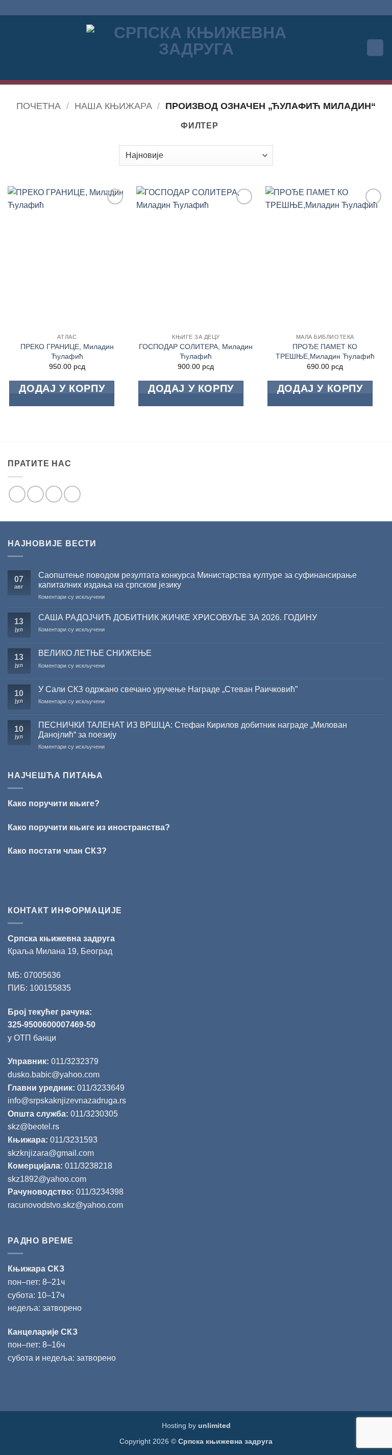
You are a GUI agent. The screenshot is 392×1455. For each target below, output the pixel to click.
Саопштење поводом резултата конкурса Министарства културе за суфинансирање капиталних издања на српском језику (197, 580)
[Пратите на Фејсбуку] (17, 494)
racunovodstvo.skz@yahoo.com (65, 1205)
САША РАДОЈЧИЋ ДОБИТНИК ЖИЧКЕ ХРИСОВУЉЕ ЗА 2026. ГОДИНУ (177, 617)
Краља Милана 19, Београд (60, 951)
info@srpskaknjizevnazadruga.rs (68, 1100)
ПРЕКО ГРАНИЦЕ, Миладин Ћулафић (67, 351)
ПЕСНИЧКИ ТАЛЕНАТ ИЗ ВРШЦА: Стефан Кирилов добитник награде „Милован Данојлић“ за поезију (192, 730)
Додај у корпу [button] (62, 388)
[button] (14, 47)
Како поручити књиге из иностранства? (89, 827)
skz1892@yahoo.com (47, 1179)
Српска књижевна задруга (61, 938)
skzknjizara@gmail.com (51, 1153)
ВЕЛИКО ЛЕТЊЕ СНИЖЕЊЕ (95, 653)
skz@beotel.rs (33, 1126)
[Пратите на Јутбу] (72, 494)
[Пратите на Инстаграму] (35, 494)
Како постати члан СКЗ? (57, 850)
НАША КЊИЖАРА (113, 105)
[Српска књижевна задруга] (196, 47)
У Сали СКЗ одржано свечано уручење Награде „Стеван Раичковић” (168, 689)
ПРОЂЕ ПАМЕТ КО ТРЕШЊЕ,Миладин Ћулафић (325, 351)
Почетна (38, 105)
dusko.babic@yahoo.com (54, 1074)
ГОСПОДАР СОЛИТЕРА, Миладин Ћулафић (196, 351)
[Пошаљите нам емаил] (53, 494)
